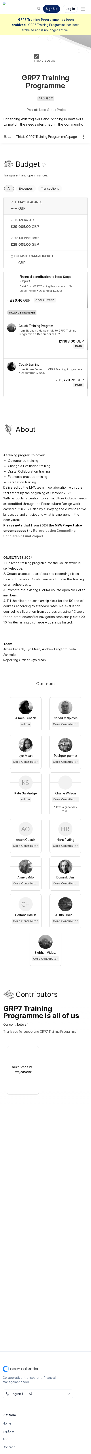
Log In (70, 9)
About (7, 1439)
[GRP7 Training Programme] (9, 136)
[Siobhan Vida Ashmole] (11, 327)
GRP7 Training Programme (49, 286)
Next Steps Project (53, 110)
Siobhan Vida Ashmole (40, 330)
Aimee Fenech (34, 369)
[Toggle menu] (83, 8)
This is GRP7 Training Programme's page (46, 136)
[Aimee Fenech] (11, 366)
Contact (9, 1447)
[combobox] (38, 1394)
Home (7, 1423)
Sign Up (51, 9)
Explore (8, 1431)
